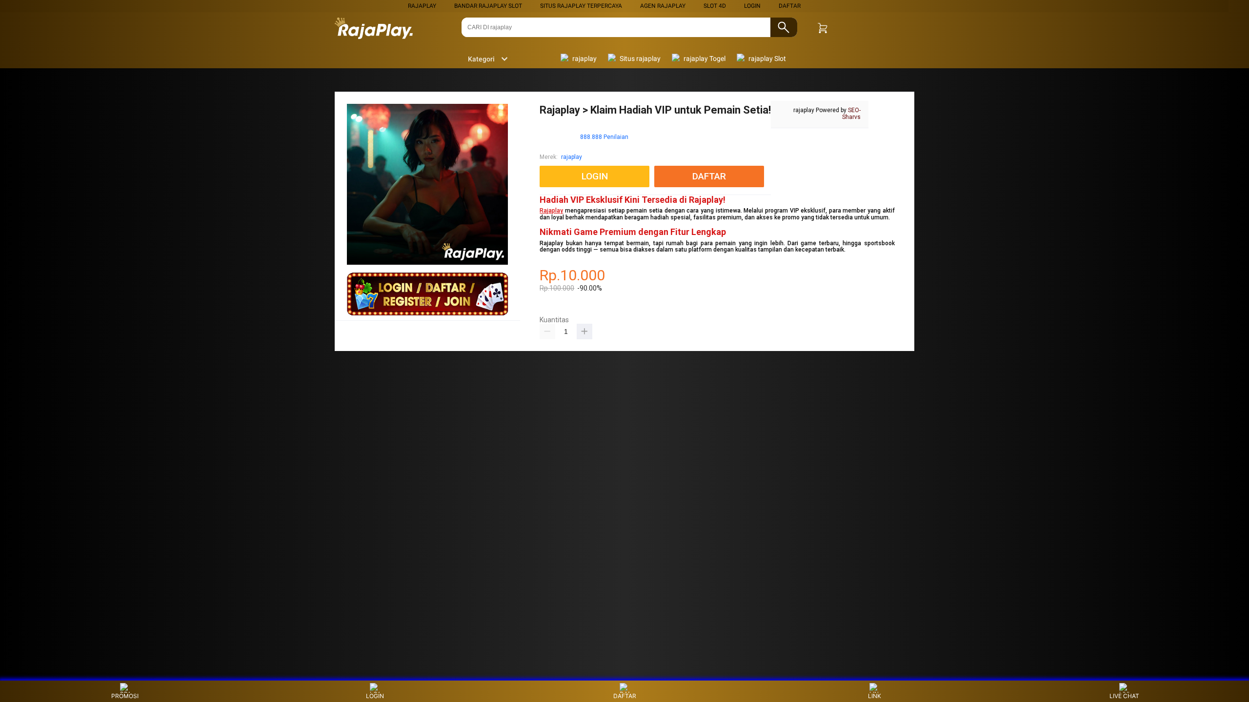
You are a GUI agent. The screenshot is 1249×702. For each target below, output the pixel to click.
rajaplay (422, 5)
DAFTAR (790, 5)
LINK (874, 696)
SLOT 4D (715, 5)
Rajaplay (551, 210)
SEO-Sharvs (851, 113)
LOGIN (752, 5)
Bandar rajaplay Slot (488, 5)
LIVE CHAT (1124, 696)
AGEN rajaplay (662, 5)
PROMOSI (125, 696)
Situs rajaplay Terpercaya (581, 5)
